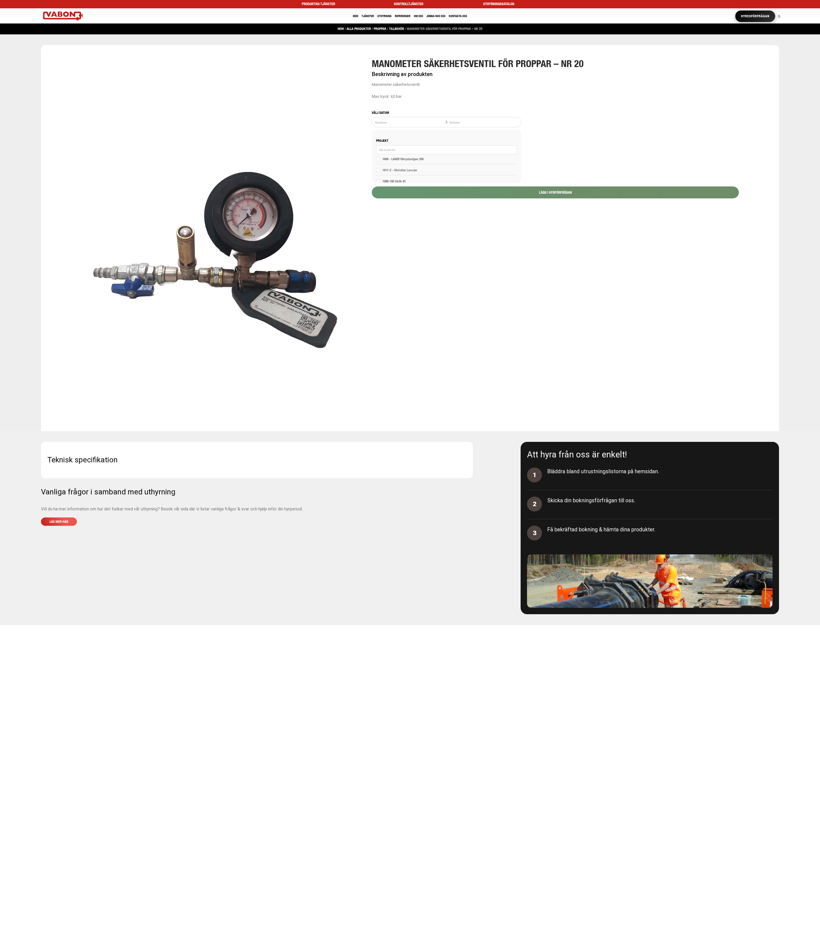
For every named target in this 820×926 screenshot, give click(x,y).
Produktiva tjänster (318, 4)
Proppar (380, 29)
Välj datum (380, 113)
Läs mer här (59, 522)
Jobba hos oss (435, 16)
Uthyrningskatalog (498, 4)
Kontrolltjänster (408, 4)
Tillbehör (396, 29)
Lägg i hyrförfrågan (555, 192)
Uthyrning (384, 16)
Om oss (418, 16)
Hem (355, 16)
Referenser (402, 16)
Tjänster (368, 16)
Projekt (382, 141)
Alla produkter (359, 29)
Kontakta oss (458, 16)
